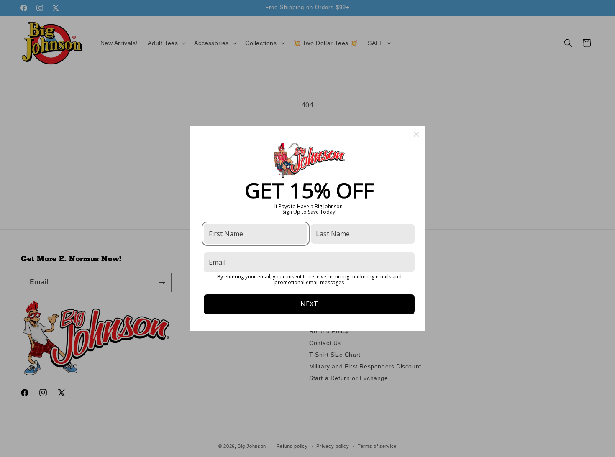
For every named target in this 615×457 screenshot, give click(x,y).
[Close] (416, 134)
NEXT (309, 304)
